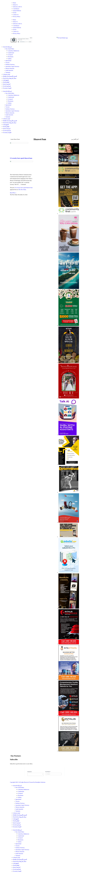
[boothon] (68, 608)
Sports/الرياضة (6, 84)
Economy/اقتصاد (7, 88)
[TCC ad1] (68, 251)
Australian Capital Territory (12, 66)
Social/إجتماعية (7, 86)
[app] (68, 213)
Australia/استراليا (7, 46)
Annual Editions (17, 10)
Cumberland (11, 52)
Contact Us (15, 14)
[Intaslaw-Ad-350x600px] (68, 751)
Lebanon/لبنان (6, 74)
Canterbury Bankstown (13, 50)
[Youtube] (24, 778)
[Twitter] (14, 778)
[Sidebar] (67, 434)
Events (14, 12)
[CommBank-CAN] (69, 536)
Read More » (13, 192)
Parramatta (10, 56)
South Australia (9, 70)
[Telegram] (34, 778)
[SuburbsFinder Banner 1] (68, 572)
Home (14, 2)
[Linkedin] (18, 778)
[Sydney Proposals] (68, 398)
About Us (15, 4)
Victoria (7, 62)
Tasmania (7, 72)
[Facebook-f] (11, 778)
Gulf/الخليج (6, 80)
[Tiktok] (38, 778)
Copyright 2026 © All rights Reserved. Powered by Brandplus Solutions (27, 782)
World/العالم (6, 82)
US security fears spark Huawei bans (21, 158)
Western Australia (9, 68)
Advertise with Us (17, 6)
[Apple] (28, 778)
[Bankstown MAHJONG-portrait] (68, 325)
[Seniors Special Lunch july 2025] (68, 362)
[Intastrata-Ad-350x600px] (68, 679)
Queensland (8, 60)
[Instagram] (21, 778)
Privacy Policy (16, 16)
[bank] (68, 178)
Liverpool (10, 54)
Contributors (16, 8)
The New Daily (22, 189)
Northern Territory (10, 64)
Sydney (10, 58)
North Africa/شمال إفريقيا (9, 78)
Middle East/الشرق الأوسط (10, 76)
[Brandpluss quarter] (68, 464)
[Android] (31, 778)
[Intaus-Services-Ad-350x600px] (68, 715)
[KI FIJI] (68, 288)
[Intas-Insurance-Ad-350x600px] (68, 644)
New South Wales (9, 48)
